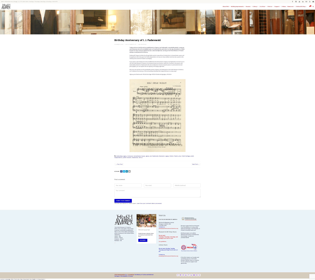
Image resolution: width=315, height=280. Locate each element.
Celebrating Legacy (121, 156)
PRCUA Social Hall (144, 230)
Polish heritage (186, 156)
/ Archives (262, 6)
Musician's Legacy (164, 156)
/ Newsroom (290, 6)
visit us (140, 157)
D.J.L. (126, 274)
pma (179, 156)
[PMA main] (5, 6)
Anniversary (143, 44)
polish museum (127, 157)
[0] (309, 6)
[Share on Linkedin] (127, 171)
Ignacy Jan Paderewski (152, 156)
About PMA (226, 6)
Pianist (176, 156)
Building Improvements (237, 6)
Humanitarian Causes (139, 156)
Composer (130, 156)
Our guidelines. (162, 241)
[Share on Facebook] (121, 171)
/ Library (254, 6)
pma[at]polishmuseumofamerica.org (168, 228)
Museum (248, 6)
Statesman (135, 157)
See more (143, 240)
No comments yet (131, 44)
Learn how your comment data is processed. (149, 203)
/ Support (276, 6)
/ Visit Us (269, 6)
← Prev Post (119, 164)
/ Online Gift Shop (300, 6)
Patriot (171, 156)
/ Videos (283, 6)
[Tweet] (124, 171)
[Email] (129, 171)
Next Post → (195, 164)
